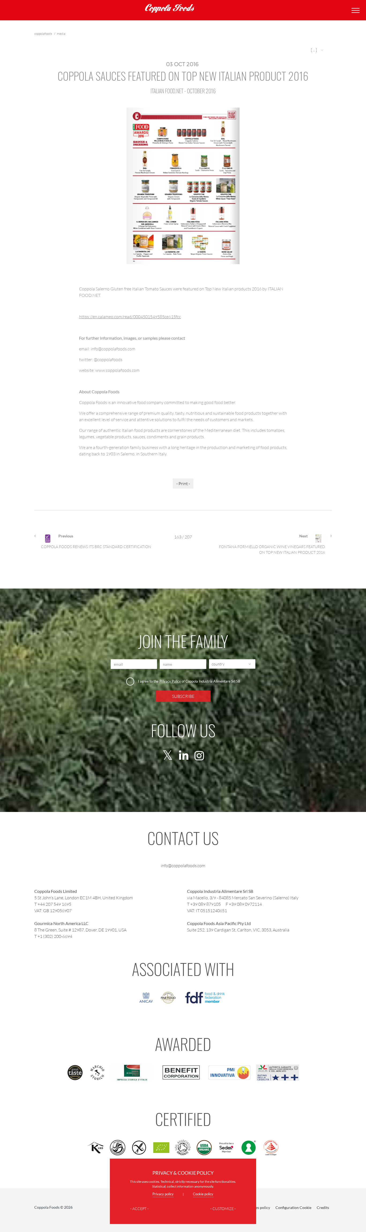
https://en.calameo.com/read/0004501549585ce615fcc (130, 316)
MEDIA (61, 34)
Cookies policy (258, 1207)
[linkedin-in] (183, 756)
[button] (318, 50)
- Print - (183, 483)
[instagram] (199, 756)
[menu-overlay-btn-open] (354, 10)
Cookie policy (203, 1194)
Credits (323, 1207)
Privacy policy (163, 1194)
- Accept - (139, 1208)
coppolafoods (43, 34)
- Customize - (223, 1208)
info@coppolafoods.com (183, 865)
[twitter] (167, 756)
